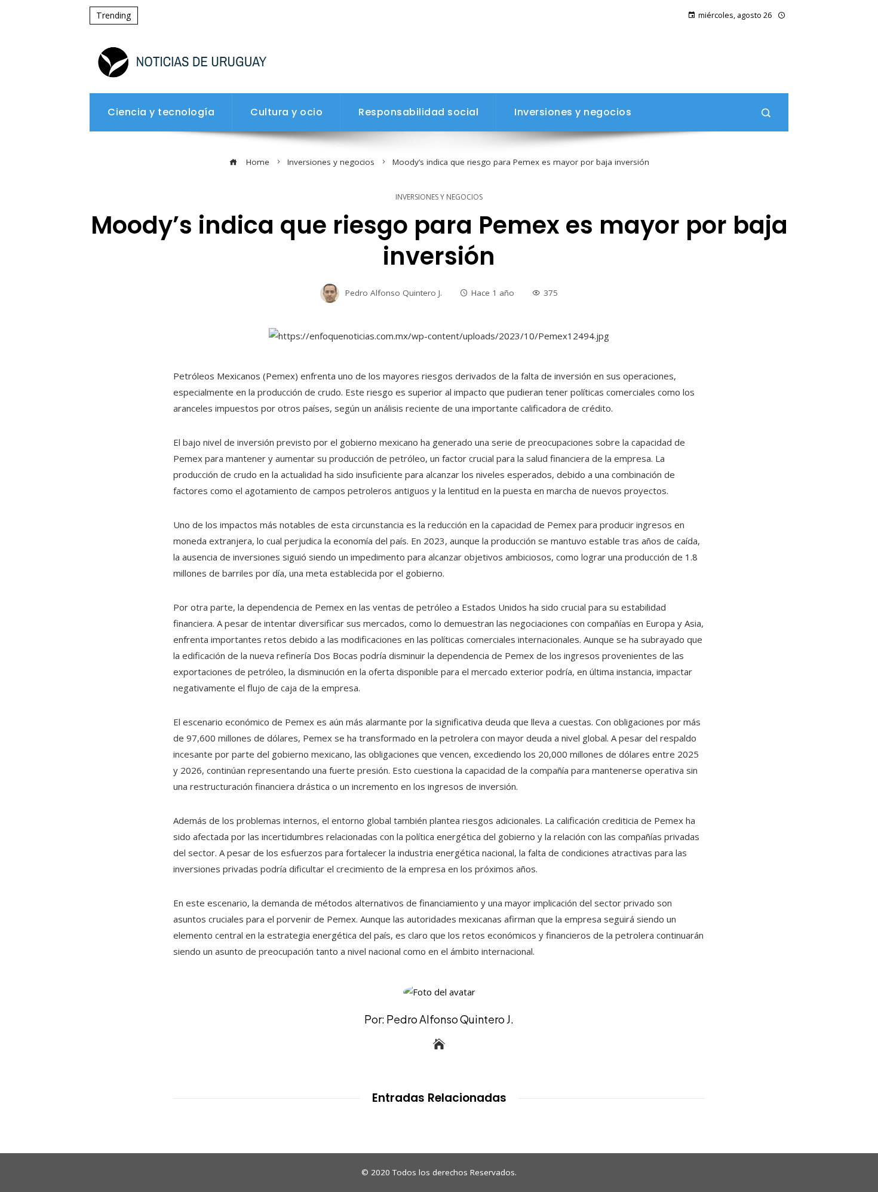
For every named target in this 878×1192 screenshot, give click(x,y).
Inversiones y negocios (439, 197)
